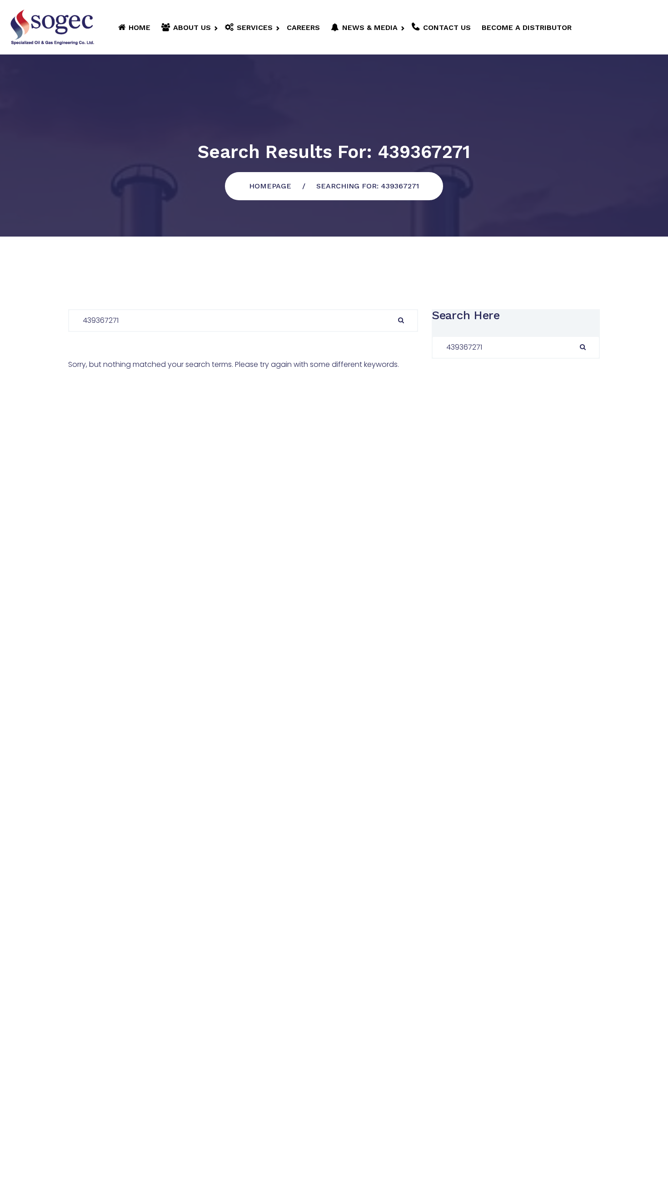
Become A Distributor (527, 27)
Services (255, 27)
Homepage (270, 186)
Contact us (447, 27)
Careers (303, 27)
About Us (192, 27)
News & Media (370, 27)
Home (139, 27)
